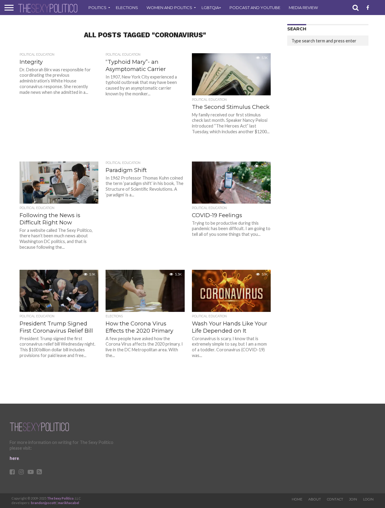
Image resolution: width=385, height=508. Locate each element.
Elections (127, 7)
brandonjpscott (43, 503)
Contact (335, 499)
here (14, 458)
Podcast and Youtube (254, 7)
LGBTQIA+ (211, 7)
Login (368, 499)
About (314, 499)
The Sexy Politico (60, 498)
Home (297, 499)
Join (353, 499)
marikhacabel (68, 503)
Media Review (303, 7)
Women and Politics (169, 7)
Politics (97, 7)
